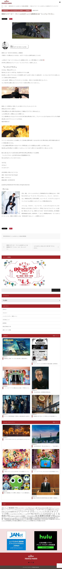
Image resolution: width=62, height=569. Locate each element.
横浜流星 (39, 519)
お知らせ (4, 309)
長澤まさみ (27, 520)
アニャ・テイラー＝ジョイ (10, 509)
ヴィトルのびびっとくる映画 (17, 10)
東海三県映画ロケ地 (7, 326)
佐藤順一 (25, 516)
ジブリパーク (25, 511)
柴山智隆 (31, 519)
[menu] (59, 2)
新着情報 (27, 10)
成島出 (19, 519)
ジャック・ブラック (39, 511)
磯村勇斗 (54, 519)
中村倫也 (12, 516)
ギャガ (30, 509)
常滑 (39, 518)
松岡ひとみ (24, 519)
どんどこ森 (35, 508)
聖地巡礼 (10, 520)
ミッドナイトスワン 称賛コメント (10, 316)
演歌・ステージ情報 (7, 330)
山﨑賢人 (32, 518)
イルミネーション (21, 509)
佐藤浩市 (18, 516)
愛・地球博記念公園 (9, 519)
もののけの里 (45, 508)
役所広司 (45, 518)
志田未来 (53, 518)
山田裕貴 (25, 518)
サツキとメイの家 (46, 509)
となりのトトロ (24, 508)
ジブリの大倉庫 (10, 512)
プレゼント (5, 312)
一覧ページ (55, 335)
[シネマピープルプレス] (7, 2)
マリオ (11, 514)
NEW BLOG (5, 10)
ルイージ (24, 514)
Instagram (33, 562)
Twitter (29, 562)
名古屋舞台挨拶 (45, 515)
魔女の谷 (42, 520)
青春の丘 (34, 520)
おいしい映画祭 (10, 508)
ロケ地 (31, 513)
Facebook (31, 562)
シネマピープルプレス (27, 567)
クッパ (36, 509)
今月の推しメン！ (6, 319)
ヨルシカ (17, 514)
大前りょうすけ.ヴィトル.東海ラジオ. (12, 518)
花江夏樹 (19, 521)
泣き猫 (47, 519)
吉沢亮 (32, 516)
